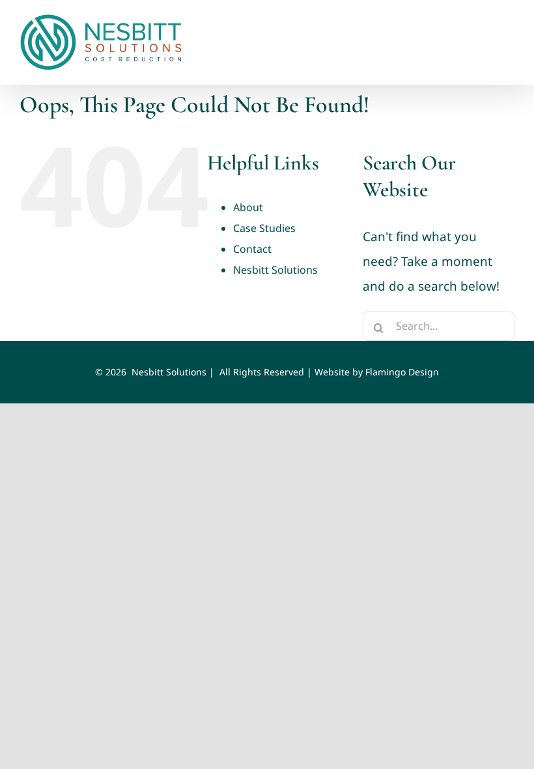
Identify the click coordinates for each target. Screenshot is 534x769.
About (248, 207)
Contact (252, 249)
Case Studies (264, 228)
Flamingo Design (402, 372)
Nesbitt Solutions (275, 270)
